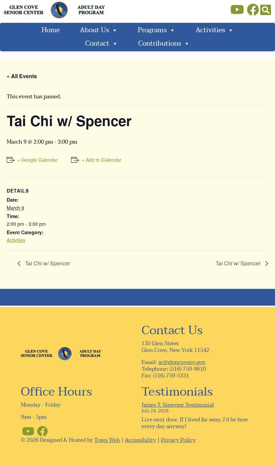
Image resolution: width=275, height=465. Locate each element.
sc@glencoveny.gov (182, 362)
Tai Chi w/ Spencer (47, 263)
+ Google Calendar (37, 159)
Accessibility (140, 440)
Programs (152, 30)
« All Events (22, 76)
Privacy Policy (178, 440)
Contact (97, 43)
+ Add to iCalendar (101, 159)
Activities (210, 30)
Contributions (159, 43)
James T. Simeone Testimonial (178, 405)
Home (51, 30)
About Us (94, 30)
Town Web (107, 440)
